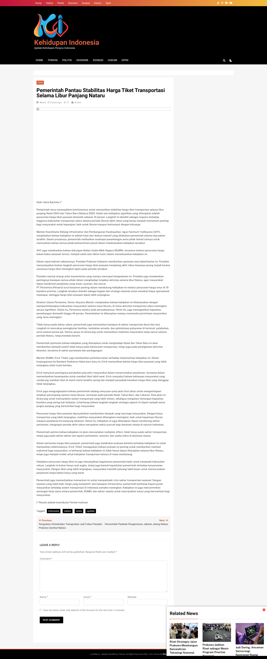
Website (131, 597)
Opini (108, 3)
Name (44, 597)
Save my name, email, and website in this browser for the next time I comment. (84, 610)
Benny (43, 102)
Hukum (97, 3)
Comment (46, 559)
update (91, 511)
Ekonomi (73, 3)
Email (87, 597)
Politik (60, 3)
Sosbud (86, 3)
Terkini (49, 3)
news (79, 511)
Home (38, 3)
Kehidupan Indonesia (66, 43)
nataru (67, 511)
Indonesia (53, 511)
